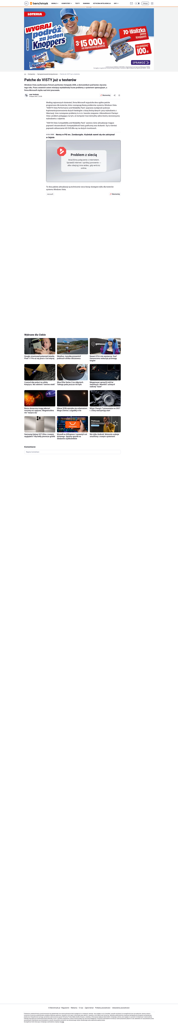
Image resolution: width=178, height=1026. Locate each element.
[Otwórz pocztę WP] (131, 3)
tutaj (62, 1022)
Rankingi (86, 3)
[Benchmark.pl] (40, 3)
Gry (115, 3)
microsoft (50, 194)
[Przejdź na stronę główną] (26, 5)
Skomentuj (106, 95)
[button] (137, 3)
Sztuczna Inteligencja (102, 3)
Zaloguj (145, 3)
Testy (77, 3)
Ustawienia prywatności (120, 1008)
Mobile (54, 3)
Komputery (66, 3)
